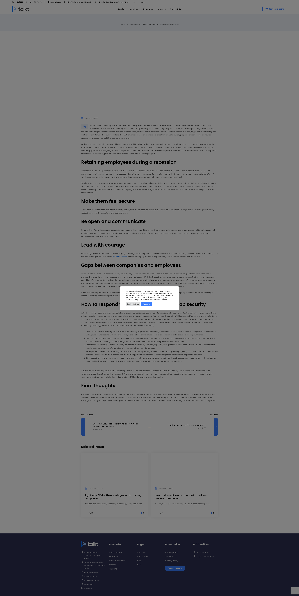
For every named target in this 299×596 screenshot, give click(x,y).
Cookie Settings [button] (133, 304)
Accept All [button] (146, 304)
